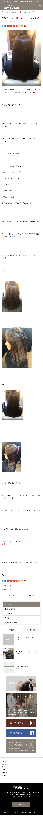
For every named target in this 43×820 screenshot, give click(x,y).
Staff (3, 767)
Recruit (4, 772)
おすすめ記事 (31, 630)
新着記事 (12, 630)
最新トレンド (12, 21)
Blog (3, 770)
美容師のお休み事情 (11, 622)
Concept (5, 761)
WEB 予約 (21, 804)
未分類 (7, 618)
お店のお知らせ (10, 609)
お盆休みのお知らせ (22, 666)
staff (9, 586)
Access (4, 775)
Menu (4, 764)
